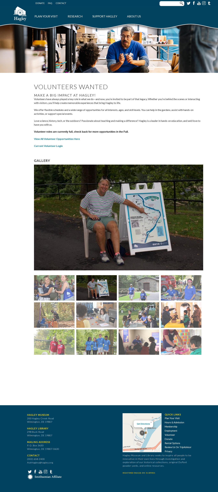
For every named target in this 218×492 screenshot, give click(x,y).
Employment (171, 430)
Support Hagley (104, 16)
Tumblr (208, 2)
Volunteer (170, 435)
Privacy (168, 451)
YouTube (198, 2)
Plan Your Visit (46, 16)
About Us (134, 16)
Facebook (193, 2)
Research (75, 16)
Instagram (203, 2)
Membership (171, 426)
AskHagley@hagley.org (40, 462)
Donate (40, 3)
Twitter (188, 2)
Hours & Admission (174, 422)
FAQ (50, 3)
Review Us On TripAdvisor (178, 447)
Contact (61, 3)
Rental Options (172, 443)
